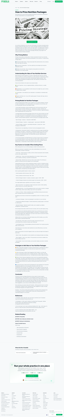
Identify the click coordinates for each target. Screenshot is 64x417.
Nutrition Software (3, 401)
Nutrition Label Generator (36, 405)
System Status (14, 407)
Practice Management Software (26, 405)
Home (16, 7)
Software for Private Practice (26, 402)
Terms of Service (56, 394)
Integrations (3, 408)
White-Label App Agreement (58, 399)
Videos (44, 399)
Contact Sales (45, 405)
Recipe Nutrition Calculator (36, 398)
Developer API (3, 409)
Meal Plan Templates (36, 399)
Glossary (44, 401)
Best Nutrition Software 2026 (5, 402)
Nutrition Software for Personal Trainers (26, 400)
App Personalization (4, 405)
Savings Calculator (35, 394)
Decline (53, 414)
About (12, 394)
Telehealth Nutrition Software (26, 406)
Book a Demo (14, 398)
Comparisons (45, 408)
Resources (36, 1)
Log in (53, 1)
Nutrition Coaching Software (26, 398)
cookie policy (53, 412)
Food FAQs (34, 402)
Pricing (41, 1)
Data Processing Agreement (58, 398)
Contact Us (13, 406)
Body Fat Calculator (35, 408)
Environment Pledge (14, 403)
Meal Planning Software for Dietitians (26, 395)
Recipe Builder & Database (5, 394)
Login (44, 394)
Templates (21, 1)
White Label (31, 1)
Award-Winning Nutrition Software (15, 402)
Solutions (26, 1)
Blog (18, 7)
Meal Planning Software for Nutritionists (26, 397)
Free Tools (44, 406)
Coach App (3, 398)
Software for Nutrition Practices (5, 399)
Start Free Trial (59, 1)
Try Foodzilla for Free (32, 41)
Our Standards (14, 395)
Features (16, 1)
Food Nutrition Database (36, 401)
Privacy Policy (56, 395)
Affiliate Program (45, 402)
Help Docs (44, 395)
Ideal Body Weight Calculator (37, 406)
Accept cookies (59, 414)
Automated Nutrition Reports (5, 406)
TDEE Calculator (35, 395)
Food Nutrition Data (46, 398)
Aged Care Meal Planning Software (25, 410)
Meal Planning (3, 395)
